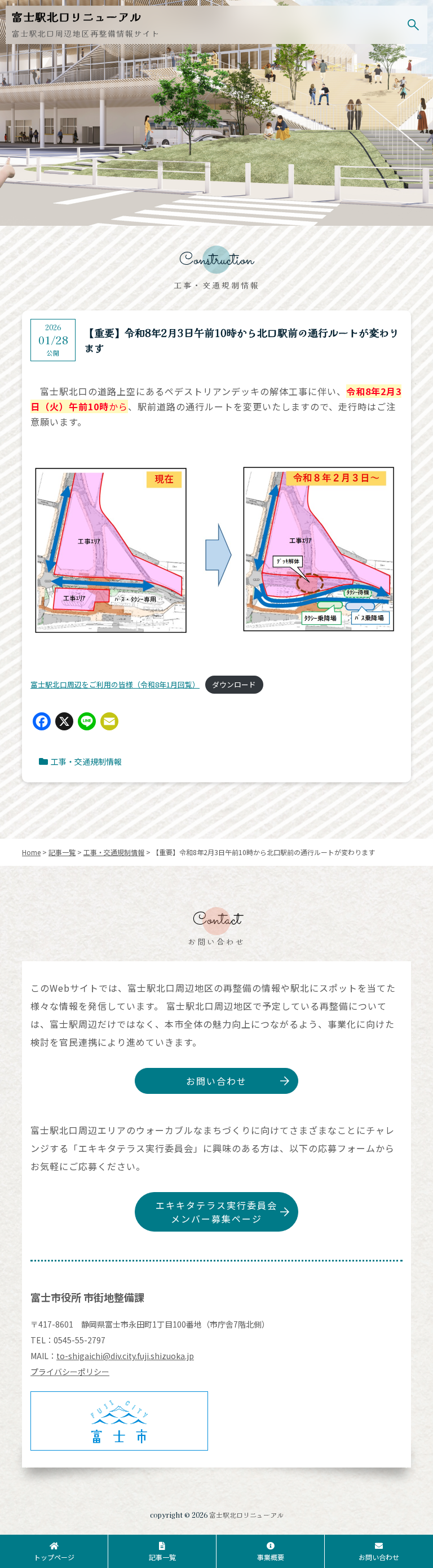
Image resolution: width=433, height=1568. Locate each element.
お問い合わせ (216, 1081)
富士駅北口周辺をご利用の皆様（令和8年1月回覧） (115, 684)
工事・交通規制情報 (86, 761)
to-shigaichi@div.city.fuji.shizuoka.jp (125, 1355)
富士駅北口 (76, 16)
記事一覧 (162, 1557)
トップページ (54, 1557)
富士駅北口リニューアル (246, 1514)
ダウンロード (234, 684)
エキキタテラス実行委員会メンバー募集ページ (216, 1211)
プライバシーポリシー (69, 1371)
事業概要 (270, 1557)
